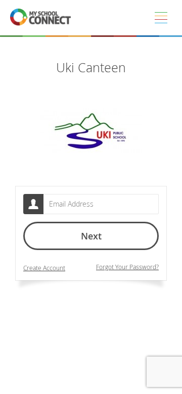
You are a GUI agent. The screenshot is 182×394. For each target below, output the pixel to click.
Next (91, 236)
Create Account (44, 268)
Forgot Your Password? (127, 267)
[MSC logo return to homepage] (40, 18)
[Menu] (161, 18)
